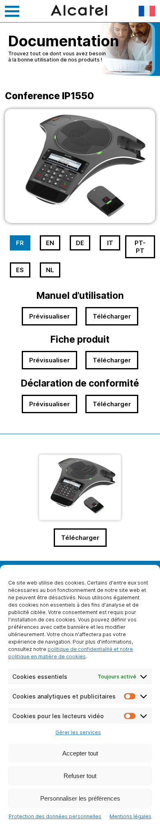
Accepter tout (80, 753)
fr (20, 243)
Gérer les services (78, 732)
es (20, 270)
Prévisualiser (49, 316)
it (110, 243)
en (50, 243)
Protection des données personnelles (55, 816)
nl (50, 270)
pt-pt (140, 247)
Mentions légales (130, 816)
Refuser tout (80, 775)
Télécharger (112, 316)
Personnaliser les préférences (80, 798)
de (80, 243)
